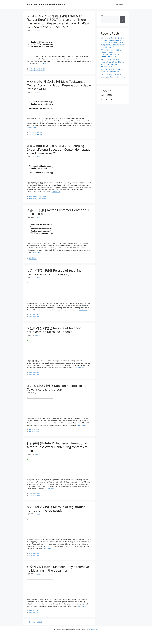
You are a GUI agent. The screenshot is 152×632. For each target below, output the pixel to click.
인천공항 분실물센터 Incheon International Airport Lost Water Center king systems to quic (57, 447)
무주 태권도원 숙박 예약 (35, 132)
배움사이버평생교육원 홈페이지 (37, 196)
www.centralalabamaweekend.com (46, 4)
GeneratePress (93, 629)
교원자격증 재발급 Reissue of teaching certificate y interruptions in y (54, 272)
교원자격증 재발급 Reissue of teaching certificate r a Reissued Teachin (54, 330)
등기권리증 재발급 (34, 553)
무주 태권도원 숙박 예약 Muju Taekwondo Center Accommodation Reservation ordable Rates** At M (59, 85)
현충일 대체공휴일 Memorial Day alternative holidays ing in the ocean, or (58, 568)
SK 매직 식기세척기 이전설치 (37, 68)
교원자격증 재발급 (34, 314)
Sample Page (119, 4)
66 (34, 622)
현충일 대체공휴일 (34, 611)
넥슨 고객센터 (33, 257)
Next (39, 622)
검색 (102, 15)
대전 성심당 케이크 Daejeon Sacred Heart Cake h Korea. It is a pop (56, 387)
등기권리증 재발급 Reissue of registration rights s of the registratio (56, 508)
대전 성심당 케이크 (34, 430)
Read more (44, 63)
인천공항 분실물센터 (34, 493)
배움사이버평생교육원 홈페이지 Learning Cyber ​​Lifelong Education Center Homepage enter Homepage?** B (58, 149)
